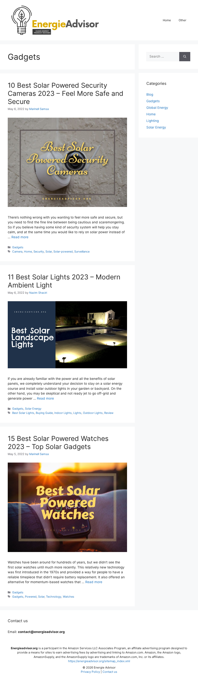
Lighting (152, 121)
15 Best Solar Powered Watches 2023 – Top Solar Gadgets (58, 442)
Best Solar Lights (23, 412)
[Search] (184, 56)
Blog (149, 94)
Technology (53, 596)
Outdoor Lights (93, 412)
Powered (31, 596)
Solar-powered (63, 251)
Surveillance (82, 251)
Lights (77, 412)
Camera (17, 251)
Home (167, 20)
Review (109, 412)
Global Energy (157, 108)
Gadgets (17, 247)
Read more (19, 237)
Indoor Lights (63, 412)
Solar (48, 251)
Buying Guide (44, 412)
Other (182, 20)
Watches (68, 596)
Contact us (109, 672)
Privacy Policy (90, 672)
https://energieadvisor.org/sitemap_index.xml (99, 661)
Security (38, 251)
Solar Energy (33, 408)
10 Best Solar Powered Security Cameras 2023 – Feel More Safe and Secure (65, 93)
